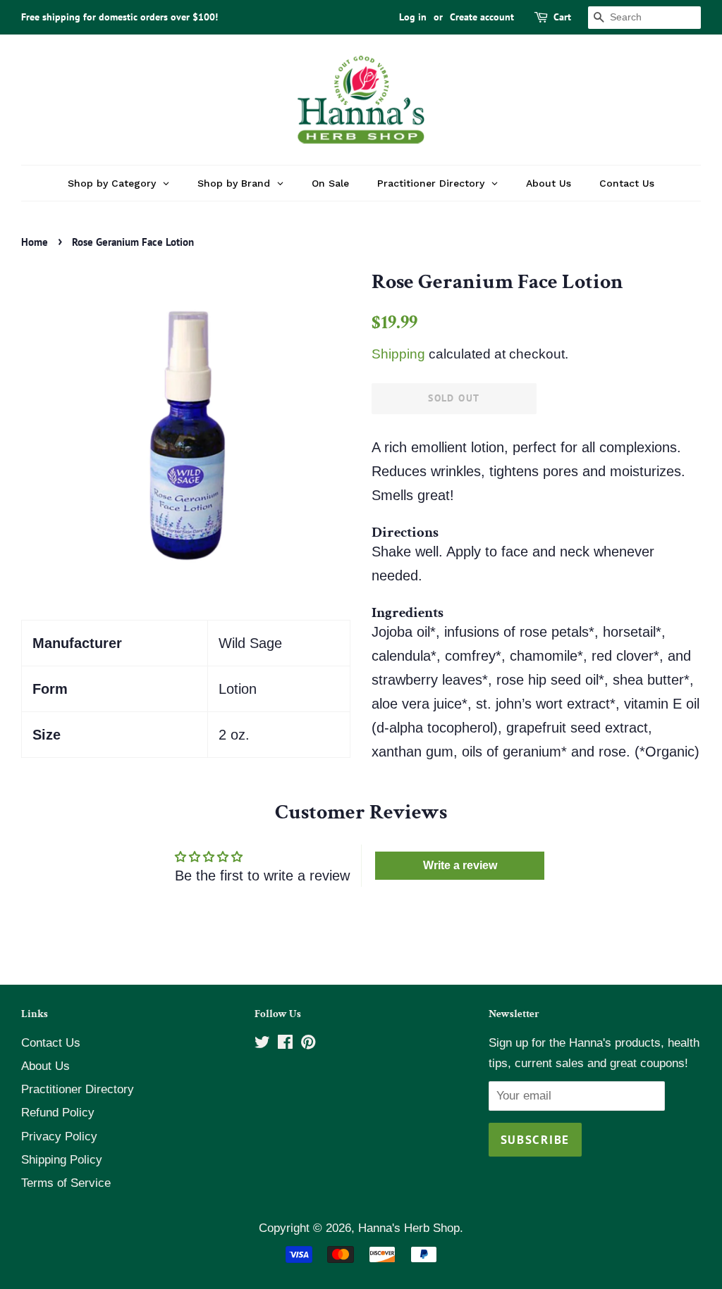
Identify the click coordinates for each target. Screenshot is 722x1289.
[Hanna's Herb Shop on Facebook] (285, 1044)
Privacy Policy (59, 1136)
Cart (562, 17)
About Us (45, 1066)
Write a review (460, 865)
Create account (482, 17)
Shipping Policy (61, 1159)
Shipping (398, 354)
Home (34, 242)
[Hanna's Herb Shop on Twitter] (262, 1044)
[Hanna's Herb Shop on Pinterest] (308, 1044)
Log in (413, 17)
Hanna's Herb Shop (409, 1228)
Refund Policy (57, 1112)
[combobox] (644, 17)
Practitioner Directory (77, 1089)
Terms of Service (66, 1183)
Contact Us (50, 1043)
